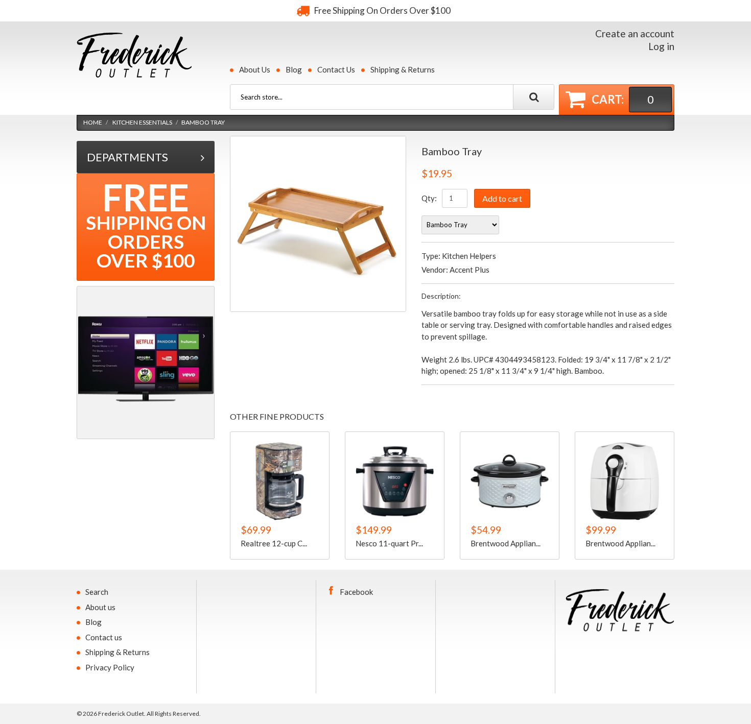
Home (92, 122)
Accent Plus (469, 269)
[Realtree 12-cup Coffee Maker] (280, 481)
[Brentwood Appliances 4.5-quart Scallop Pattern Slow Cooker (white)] (510, 481)
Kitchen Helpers (469, 255)
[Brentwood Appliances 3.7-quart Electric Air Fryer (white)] (624, 481)
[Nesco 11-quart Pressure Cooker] (395, 481)
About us (100, 607)
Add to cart (502, 198)
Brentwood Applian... (506, 543)
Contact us (103, 637)
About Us (254, 69)
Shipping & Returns (402, 69)
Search (96, 591)
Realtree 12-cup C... (274, 543)
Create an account (634, 33)
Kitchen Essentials (142, 122)
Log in (661, 46)
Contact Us (336, 69)
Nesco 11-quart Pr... (389, 543)
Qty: (429, 198)
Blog (294, 69)
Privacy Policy (109, 667)
